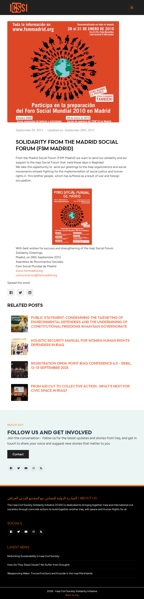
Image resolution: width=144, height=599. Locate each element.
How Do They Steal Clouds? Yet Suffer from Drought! (38, 564)
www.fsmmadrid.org (29, 271)
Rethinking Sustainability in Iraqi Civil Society (33, 556)
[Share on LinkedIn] (30, 292)
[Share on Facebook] (11, 292)
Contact (18, 454)
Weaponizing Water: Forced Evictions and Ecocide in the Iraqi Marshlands (50, 573)
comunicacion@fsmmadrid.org (36, 275)
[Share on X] (20, 292)
